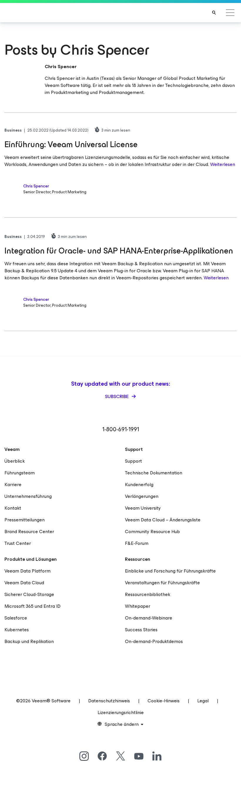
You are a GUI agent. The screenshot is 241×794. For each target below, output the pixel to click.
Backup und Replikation (29, 641)
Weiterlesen (222, 164)
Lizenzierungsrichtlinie (121, 712)
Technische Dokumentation (153, 473)
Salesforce (15, 618)
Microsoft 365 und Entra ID (32, 606)
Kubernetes (16, 630)
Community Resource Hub (152, 532)
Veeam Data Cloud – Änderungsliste (162, 520)
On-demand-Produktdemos (154, 641)
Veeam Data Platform (27, 571)
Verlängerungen (141, 496)
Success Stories (141, 630)
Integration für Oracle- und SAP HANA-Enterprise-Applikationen (118, 251)
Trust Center (17, 543)
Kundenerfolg (139, 485)
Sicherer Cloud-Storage (29, 594)
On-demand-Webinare (148, 618)
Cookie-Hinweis (164, 701)
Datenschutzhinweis (109, 701)
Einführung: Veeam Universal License (71, 144)
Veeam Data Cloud (24, 583)
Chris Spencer (36, 186)
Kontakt (12, 508)
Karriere (12, 485)
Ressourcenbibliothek (147, 594)
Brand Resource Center (29, 532)
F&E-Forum (136, 543)
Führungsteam (19, 473)
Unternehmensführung (28, 496)
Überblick (14, 461)
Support (133, 461)
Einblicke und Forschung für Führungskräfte (170, 571)
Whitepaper (137, 606)
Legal (203, 701)
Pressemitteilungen (24, 520)
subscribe (117, 396)
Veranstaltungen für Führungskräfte (162, 583)
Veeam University (143, 508)
